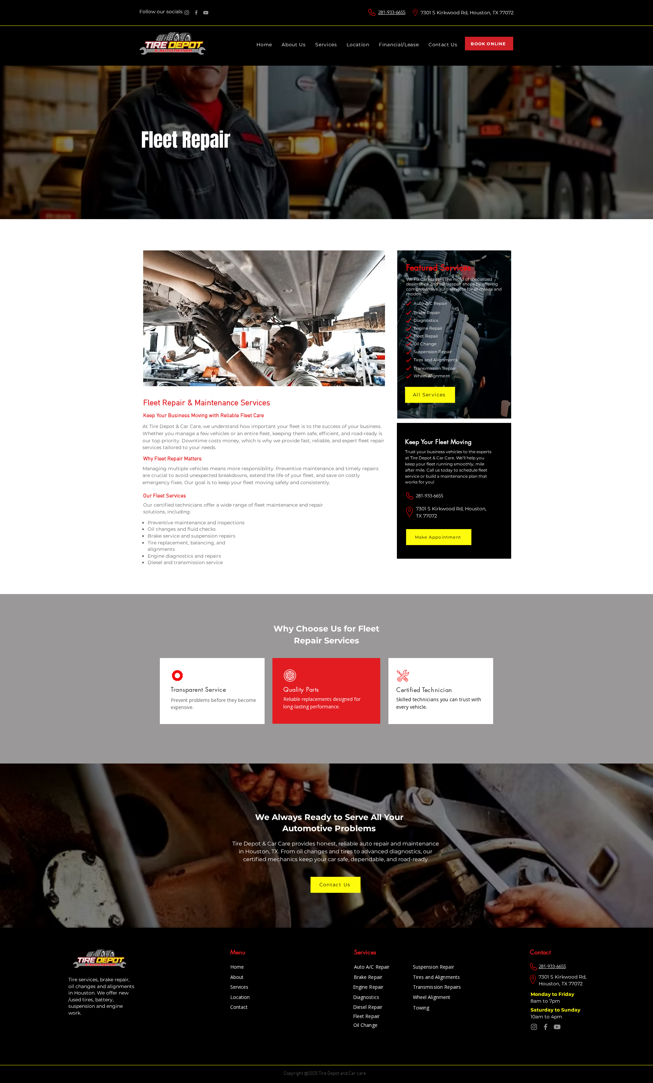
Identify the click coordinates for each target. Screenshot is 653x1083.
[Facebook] (196, 13)
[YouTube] (206, 13)
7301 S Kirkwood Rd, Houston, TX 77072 (467, 13)
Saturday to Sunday (556, 1010)
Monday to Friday (553, 994)
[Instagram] (187, 13)
